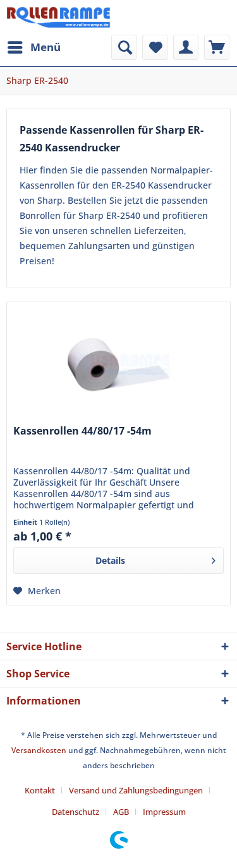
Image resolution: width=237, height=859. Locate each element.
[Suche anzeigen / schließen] (124, 47)
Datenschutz (75, 811)
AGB (121, 811)
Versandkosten (38, 750)
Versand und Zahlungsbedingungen (136, 790)
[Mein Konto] (185, 47)
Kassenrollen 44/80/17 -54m (82, 431)
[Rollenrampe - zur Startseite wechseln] (58, 17)
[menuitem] (33, 47)
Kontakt (40, 790)
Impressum (164, 811)
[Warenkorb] (216, 47)
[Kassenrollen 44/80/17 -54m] (118, 364)
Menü (45, 47)
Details (110, 560)
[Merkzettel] (154, 47)
